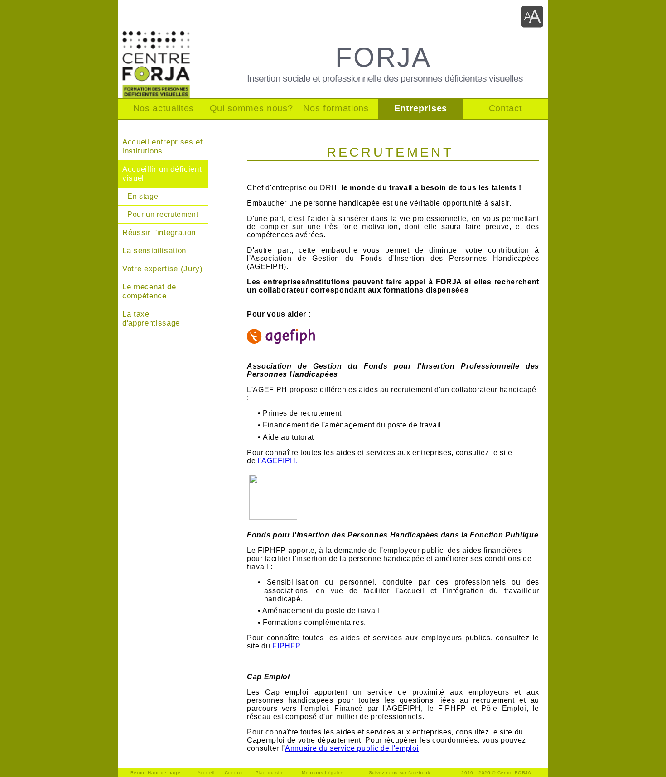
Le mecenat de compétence (149, 291)
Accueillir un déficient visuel (162, 173)
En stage (142, 196)
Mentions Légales (323, 772)
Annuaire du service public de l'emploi (352, 748)
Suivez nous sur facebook (399, 772)
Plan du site (270, 772)
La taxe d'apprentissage (151, 318)
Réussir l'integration (159, 232)
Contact (234, 772)
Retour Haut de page (155, 772)
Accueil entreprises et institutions (162, 146)
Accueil (206, 772)
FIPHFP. (287, 646)
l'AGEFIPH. (278, 461)
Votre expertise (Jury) (162, 268)
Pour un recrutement (162, 214)
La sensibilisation (154, 250)
